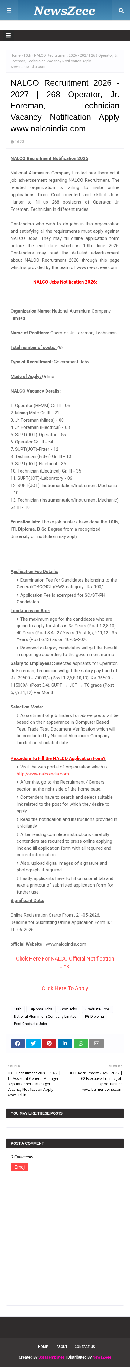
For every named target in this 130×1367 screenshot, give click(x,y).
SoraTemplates (51, 1357)
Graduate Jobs (97, 1009)
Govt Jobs (68, 1009)
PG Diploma (94, 1016)
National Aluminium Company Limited (45, 1016)
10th (27, 55)
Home (16, 55)
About (62, 1347)
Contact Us (85, 1347)
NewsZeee (102, 1357)
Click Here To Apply (65, 988)
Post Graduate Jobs (30, 1024)
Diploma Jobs (41, 1009)
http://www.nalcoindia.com (43, 774)
